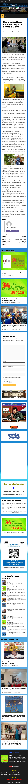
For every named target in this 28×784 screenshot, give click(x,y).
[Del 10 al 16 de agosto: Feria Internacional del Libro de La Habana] (14, 288)
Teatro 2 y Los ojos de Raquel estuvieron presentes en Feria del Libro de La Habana (13, 716)
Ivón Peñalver (15, 665)
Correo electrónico (8, 366)
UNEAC (13, 595)
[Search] (26, 16)
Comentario (6, 344)
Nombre (5, 361)
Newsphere (10, 782)
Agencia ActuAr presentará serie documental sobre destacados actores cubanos (7, 240)
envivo (14, 8)
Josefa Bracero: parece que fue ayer (15, 598)
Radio (11, 234)
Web (4, 372)
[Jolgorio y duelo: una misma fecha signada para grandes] (14, 651)
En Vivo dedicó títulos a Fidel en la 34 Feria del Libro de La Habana (14, 689)
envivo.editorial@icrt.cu (14, 491)
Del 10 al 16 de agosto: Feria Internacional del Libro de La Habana (13, 299)
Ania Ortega (15, 275)
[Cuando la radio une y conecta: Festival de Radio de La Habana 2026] (14, 315)
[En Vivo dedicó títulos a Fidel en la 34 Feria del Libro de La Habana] (14, 678)
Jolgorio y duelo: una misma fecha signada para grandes (11, 662)
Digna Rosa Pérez (16, 31)
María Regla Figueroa (16, 302)
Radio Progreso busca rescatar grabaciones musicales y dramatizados (20, 240)
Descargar (14, 427)
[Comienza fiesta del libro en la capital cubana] (14, 261)
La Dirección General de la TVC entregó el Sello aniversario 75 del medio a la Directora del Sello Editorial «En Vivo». (13, 743)
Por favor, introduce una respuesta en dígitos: (12, 378)
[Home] (2, 16)
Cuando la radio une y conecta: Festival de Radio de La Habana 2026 (14, 326)
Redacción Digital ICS (16, 583)
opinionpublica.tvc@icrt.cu (14, 494)
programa (7, 234)
